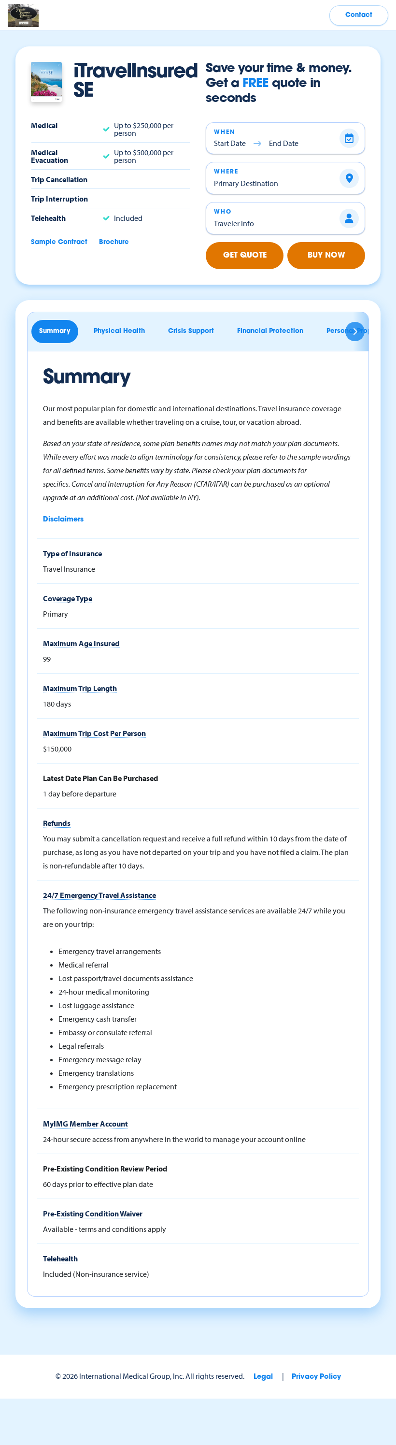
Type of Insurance (72, 553)
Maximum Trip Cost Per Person (94, 733)
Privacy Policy (316, 1377)
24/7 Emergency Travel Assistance (99, 895)
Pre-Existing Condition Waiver (92, 1213)
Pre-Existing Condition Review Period (105, 1168)
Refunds (57, 823)
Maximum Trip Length (80, 688)
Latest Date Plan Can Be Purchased (100, 778)
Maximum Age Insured (81, 643)
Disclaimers (63, 519)
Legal (263, 1377)
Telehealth (60, 1258)
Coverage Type (67, 598)
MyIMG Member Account (85, 1123)
